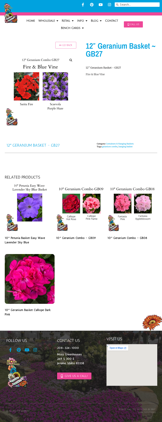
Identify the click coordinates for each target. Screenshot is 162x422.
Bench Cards (70, 28)
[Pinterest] (91, 4)
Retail (66, 20)
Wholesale (46, 20)
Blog (94, 20)
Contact (111, 20)
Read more (16, 250)
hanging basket (125, 146)
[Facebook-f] (83, 4)
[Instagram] (109, 4)
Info (80, 20)
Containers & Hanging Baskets (120, 144)
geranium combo (110, 146)
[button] (71, 60)
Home (30, 20)
